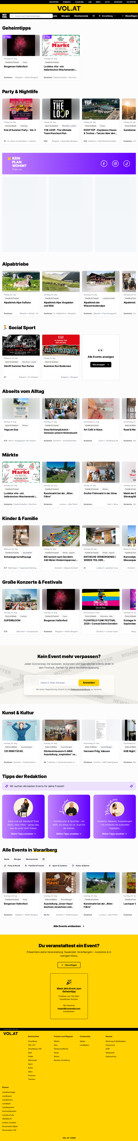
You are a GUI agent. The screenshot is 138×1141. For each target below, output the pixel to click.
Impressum (110, 1045)
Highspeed (54, 2)
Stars (30, 1072)
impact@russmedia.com (69, 1008)
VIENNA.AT (7, 1119)
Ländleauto (7, 1096)
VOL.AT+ (32, 1045)
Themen (31, 1079)
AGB (108, 1049)
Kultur (30, 1068)
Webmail (67, 2)
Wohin (56, 1056)
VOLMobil (79, 2)
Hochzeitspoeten (9, 1111)
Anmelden (89, 682)
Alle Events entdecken (67, 926)
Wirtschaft (32, 1060)
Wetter (57, 1041)
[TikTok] (126, 163)
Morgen (65, 16)
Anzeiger (118, 2)
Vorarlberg (107, 16)
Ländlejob (6, 1103)
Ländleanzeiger (8, 1092)
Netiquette (110, 1053)
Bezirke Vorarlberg (62, 1060)
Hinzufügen (71, 965)
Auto (107, 2)
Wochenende (81, 16)
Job (90, 2)
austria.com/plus (9, 1122)
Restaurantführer (61, 1049)
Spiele (82, 1041)
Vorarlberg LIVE (35, 1049)
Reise (56, 1053)
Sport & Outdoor (59, 865)
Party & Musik (14, 865)
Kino (56, 1045)
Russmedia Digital (10, 1126)
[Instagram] (115, 163)
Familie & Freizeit (36, 865)
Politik (30, 1056)
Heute (54, 16)
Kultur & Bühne (82, 865)
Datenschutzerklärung (80, 689)
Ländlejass (84, 1045)
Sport (30, 1064)
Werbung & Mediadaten (116, 1041)
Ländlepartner (8, 1107)
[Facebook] (104, 163)
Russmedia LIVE (9, 1130)
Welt (30, 1053)
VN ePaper (131, 2)
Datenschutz (111, 1056)
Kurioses (31, 1075)
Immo (98, 2)
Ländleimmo (7, 1100)
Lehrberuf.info (8, 1115)
